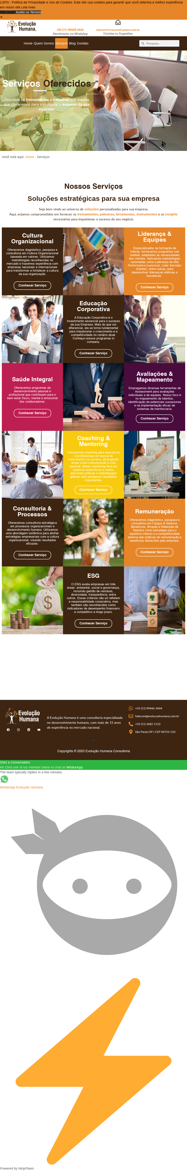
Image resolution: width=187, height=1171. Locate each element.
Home (28, 43)
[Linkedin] (28, 729)
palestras (107, 214)
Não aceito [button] (8, 12)
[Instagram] (18, 729)
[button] (1, 17)
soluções (92, 209)
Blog (72, 43)
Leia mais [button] (28, 7)
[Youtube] (39, 729)
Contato (82, 43)
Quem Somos (44, 43)
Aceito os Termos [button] (28, 12)
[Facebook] (8, 729)
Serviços (61, 43)
